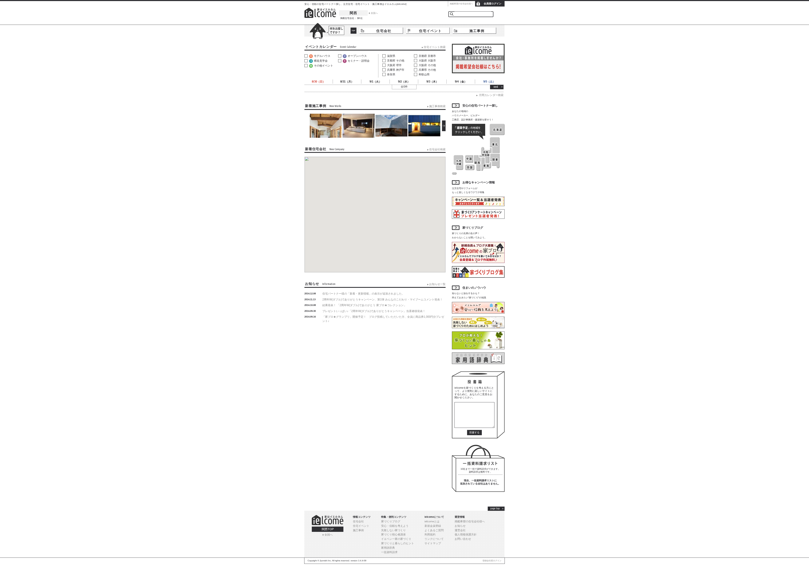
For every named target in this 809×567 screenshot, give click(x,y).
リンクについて (434, 538)
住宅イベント (430, 31)
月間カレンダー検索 (491, 95)
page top (495, 508)
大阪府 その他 (427, 65)
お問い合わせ (463, 538)
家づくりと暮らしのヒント (397, 543)
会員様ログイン (492, 3)
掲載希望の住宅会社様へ (461, 4)
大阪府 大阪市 (427, 60)
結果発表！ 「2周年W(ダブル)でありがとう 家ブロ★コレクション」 (364, 305)
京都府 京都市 (427, 55)
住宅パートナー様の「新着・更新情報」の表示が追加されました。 (363, 293)
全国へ (374, 13)
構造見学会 (321, 60)
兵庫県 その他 (427, 69)
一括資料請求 (389, 552)
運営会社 (460, 530)
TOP (353, 31)
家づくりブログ (390, 521)
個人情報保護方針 (466, 534)
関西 (353, 13)
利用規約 (430, 534)
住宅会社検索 (437, 149)
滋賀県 (391, 55)
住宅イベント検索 (435, 47)
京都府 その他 (395, 60)
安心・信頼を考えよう (395, 525)
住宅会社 (383, 31)
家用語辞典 (388, 547)
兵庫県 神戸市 (395, 69)
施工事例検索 (437, 106)
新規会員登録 (433, 525)
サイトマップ (433, 543)
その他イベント (323, 65)
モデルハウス (322, 55)
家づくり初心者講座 (393, 534)
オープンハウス (357, 55)
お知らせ (460, 525)
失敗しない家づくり (393, 530)
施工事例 (477, 31)
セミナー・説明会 (359, 60)
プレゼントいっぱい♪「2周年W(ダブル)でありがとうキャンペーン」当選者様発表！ (373, 311)
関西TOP (328, 529)
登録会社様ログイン (491, 560)
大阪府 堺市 (394, 65)
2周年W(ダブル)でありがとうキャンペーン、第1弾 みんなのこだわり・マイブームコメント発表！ (382, 299)
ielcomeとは (432, 521)
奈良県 (391, 74)
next (496, 86)
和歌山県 (424, 74)
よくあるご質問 (434, 530)
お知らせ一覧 (437, 284)
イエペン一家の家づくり (396, 538)
